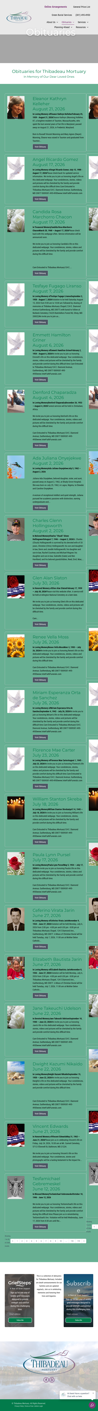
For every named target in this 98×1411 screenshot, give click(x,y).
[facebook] (46, 1380)
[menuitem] (52, 22)
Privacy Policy (19, 1406)
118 (72, 1241)
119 (78, 1241)
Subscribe (20, 1320)
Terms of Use (29, 1406)
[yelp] (51, 1380)
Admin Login (38, 1406)
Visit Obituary (40, 146)
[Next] (84, 1241)
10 (61, 1241)
